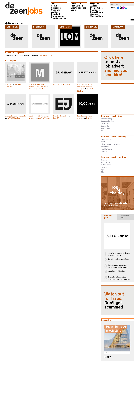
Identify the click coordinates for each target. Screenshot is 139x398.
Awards (93, 6)
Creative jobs (106, 123)
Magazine (94, 4)
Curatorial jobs (107, 126)
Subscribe (56, 8)
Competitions (96, 16)
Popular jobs (108, 217)
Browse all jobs (46, 55)
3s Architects (106, 139)
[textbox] (122, 4)
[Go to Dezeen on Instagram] (123, 8)
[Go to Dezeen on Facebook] (118, 8)
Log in (73, 10)
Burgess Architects (13, 85)
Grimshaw (66, 84)
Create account (78, 8)
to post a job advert (116, 66)
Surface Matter (44, 118)
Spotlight (55, 14)
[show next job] (9, 23)
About (54, 6)
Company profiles (55, 11)
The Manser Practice (37, 89)
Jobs (53, 4)
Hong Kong (105, 162)
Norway (104, 167)
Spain (103, 169)
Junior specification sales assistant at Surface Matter (118, 266)
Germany (104, 160)
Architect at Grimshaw (116, 271)
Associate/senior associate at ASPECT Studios (119, 254)
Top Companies (58, 18)
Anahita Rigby (106, 149)
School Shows (96, 12)
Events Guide (96, 8)
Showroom (95, 10)
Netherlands (106, 165)
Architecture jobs (107, 119)
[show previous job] (6, 23)
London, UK (12, 27)
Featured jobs (16, 23)
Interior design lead (60, 116)
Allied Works (106, 147)
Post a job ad (77, 6)
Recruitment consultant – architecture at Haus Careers (119, 278)
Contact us (76, 4)
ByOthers (89, 118)
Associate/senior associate (15, 116)
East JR (56, 118)
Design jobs (105, 128)
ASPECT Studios (13, 118)
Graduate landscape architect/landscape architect (85, 86)
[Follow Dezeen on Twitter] (121, 8)
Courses (94, 14)
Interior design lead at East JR (118, 260)
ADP (103, 142)
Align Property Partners (110, 144)
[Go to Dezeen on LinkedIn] (126, 8)
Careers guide (58, 16)
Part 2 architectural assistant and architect (37, 85)
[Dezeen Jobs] (24, 14)
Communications (107, 121)
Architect (8, 84)
